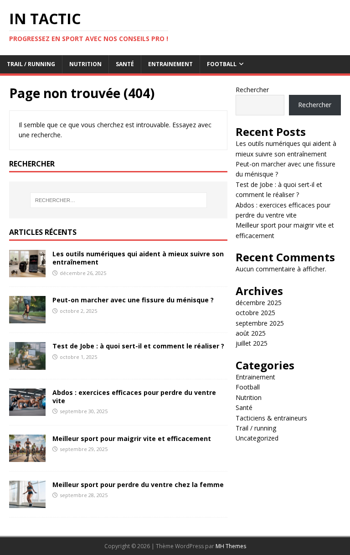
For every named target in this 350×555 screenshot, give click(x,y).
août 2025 (251, 333)
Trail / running (31, 64)
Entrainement (170, 64)
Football (222, 64)
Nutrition (85, 64)
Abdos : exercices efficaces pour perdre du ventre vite (134, 396)
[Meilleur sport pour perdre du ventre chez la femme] (27, 502)
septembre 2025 (260, 323)
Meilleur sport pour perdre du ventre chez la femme (138, 484)
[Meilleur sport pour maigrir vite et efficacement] (27, 456)
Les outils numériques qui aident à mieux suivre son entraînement (138, 257)
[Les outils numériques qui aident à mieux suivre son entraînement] (27, 272)
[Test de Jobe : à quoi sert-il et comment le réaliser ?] (27, 364)
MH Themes (231, 546)
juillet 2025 (252, 343)
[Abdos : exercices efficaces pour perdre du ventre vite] (27, 410)
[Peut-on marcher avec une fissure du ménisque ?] (27, 318)
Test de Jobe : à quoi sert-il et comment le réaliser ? (138, 346)
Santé (125, 64)
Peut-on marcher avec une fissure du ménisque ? (133, 300)
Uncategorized (257, 438)
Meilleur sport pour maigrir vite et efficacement (131, 438)
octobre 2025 (255, 312)
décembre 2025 (259, 302)
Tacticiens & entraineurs (271, 418)
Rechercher (252, 89)
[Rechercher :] (118, 200)
